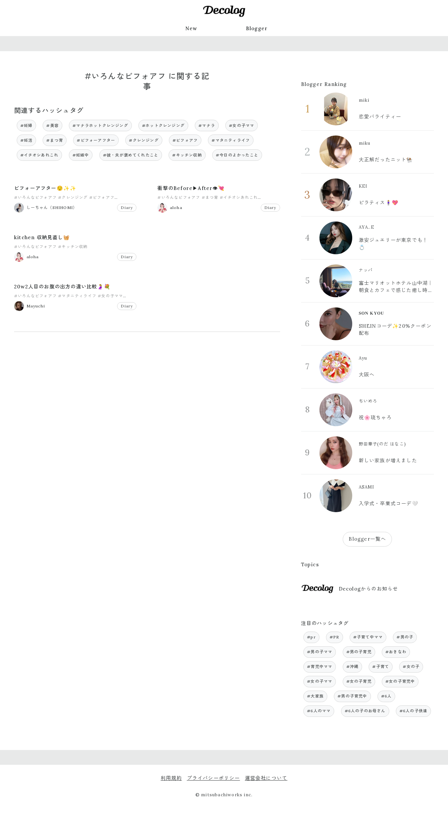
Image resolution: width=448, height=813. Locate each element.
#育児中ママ (319, 666)
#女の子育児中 (400, 681)
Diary (127, 207)
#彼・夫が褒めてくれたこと (131, 155)
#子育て (380, 666)
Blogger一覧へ (367, 539)
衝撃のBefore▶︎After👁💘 (190, 188)
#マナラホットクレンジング (100, 125)
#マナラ (206, 125)
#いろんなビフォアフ (35, 197)
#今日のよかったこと (237, 155)
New (191, 28)
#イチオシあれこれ (39, 155)
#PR (334, 637)
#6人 (386, 696)
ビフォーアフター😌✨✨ (45, 188)
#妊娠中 (80, 155)
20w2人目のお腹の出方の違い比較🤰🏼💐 (62, 286)
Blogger (257, 28)
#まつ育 (54, 140)
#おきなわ (395, 651)
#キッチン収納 (187, 155)
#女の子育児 (359, 681)
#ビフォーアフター (96, 140)
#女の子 (411, 666)
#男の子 (405, 637)
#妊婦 (26, 125)
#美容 (52, 125)
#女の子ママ (241, 125)
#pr (311, 637)
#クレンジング (143, 140)
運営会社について (266, 778)
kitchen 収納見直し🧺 (42, 237)
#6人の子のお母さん (365, 710)
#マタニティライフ (231, 140)
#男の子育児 (359, 651)
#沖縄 (352, 666)
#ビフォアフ (185, 140)
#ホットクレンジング (163, 125)
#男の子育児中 (352, 696)
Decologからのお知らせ (368, 589)
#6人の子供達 (413, 710)
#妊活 (26, 140)
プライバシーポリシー (213, 778)
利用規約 (171, 778)
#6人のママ (319, 710)
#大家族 (315, 696)
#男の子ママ (319, 651)
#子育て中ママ (368, 637)
